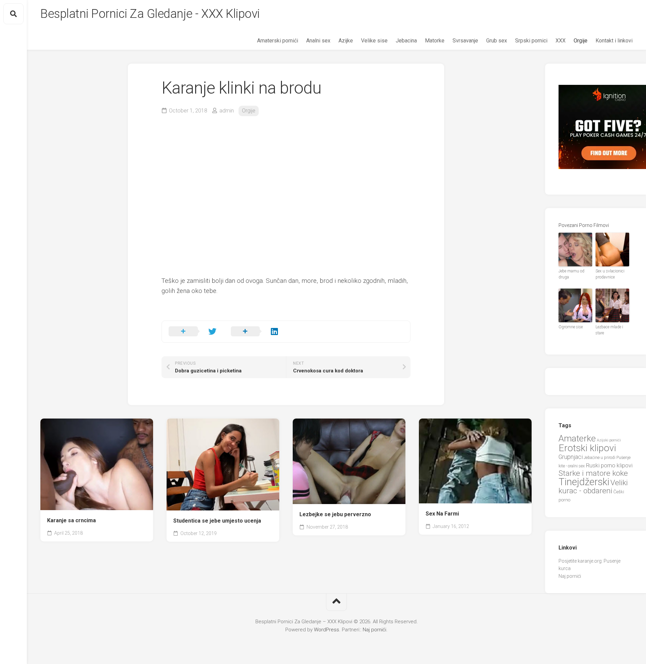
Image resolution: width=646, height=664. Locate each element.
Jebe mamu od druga (571, 274)
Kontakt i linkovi (614, 40)
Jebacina (406, 40)
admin (226, 110)
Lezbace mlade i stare (609, 330)
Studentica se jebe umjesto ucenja (217, 521)
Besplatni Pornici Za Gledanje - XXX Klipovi (150, 14)
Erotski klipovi (587, 448)
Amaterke (577, 438)
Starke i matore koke (593, 473)
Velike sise (374, 40)
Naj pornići (570, 576)
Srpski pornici (531, 40)
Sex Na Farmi (442, 513)
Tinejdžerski (584, 482)
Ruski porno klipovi (609, 465)
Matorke (434, 40)
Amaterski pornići (277, 40)
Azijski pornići (609, 440)
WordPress (326, 630)
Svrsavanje (465, 40)
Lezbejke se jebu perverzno (335, 514)
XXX (560, 40)
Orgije (580, 40)
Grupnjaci (571, 456)
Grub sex (496, 40)
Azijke (345, 40)
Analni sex (318, 40)
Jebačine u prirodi (599, 457)
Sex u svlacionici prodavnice (610, 274)
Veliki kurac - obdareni (593, 487)
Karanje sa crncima (71, 520)
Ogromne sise (571, 327)
